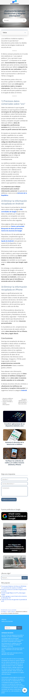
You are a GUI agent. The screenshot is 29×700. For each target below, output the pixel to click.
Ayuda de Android (7, 241)
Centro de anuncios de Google (11, 231)
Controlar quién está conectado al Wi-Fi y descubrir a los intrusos (12, 653)
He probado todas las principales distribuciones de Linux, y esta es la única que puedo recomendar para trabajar (12, 640)
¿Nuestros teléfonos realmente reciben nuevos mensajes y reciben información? (7, 401)
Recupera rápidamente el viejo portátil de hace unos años (22, 401)
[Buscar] (23, 19)
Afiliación (4, 619)
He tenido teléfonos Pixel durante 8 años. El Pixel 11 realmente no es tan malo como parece (13, 649)
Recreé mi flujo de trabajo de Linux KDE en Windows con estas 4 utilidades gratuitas (13, 635)
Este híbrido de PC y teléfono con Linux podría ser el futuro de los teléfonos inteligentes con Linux (12, 645)
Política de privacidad (7, 621)
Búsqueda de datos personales (12, 228)
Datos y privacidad (17, 226)
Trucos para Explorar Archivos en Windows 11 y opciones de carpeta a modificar (13, 587)
